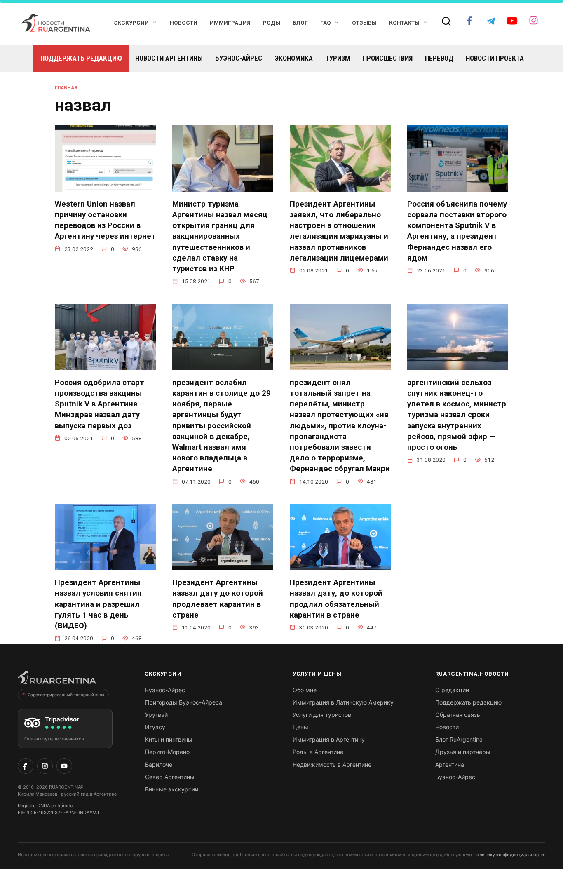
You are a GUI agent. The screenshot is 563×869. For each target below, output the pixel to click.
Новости (183, 22)
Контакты (404, 22)
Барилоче (158, 764)
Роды (271, 22)
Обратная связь (457, 714)
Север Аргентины (170, 776)
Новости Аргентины (169, 58)
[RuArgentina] (57, 680)
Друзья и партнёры (462, 751)
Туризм (337, 58)
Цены (300, 726)
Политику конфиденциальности (508, 854)
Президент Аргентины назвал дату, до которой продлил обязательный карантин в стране (336, 599)
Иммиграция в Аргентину (329, 739)
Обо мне (305, 689)
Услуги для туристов (322, 714)
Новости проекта (495, 58)
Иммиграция (230, 22)
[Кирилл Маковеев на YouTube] (64, 766)
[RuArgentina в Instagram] (45, 766)
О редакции (452, 689)
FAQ (325, 22)
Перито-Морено (167, 751)
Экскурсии (131, 22)
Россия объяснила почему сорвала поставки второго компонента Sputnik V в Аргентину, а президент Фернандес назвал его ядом (457, 231)
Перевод (439, 58)
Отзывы (364, 22)
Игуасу (155, 726)
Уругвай (156, 714)
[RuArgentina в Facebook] (25, 766)
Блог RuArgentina (459, 739)
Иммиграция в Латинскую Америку (343, 702)
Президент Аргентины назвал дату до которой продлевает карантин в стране (217, 599)
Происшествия (388, 58)
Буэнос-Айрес (238, 58)
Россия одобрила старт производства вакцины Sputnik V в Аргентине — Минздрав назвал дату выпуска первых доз (100, 404)
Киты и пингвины (168, 739)
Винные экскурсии (171, 789)
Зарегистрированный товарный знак (66, 694)
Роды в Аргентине (318, 751)
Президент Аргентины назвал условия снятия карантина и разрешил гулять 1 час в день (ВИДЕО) (98, 604)
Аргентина (449, 764)
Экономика (293, 58)
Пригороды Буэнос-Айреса (183, 702)
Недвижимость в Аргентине (332, 764)
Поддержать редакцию (81, 58)
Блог (300, 22)
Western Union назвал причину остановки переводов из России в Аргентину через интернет (105, 220)
